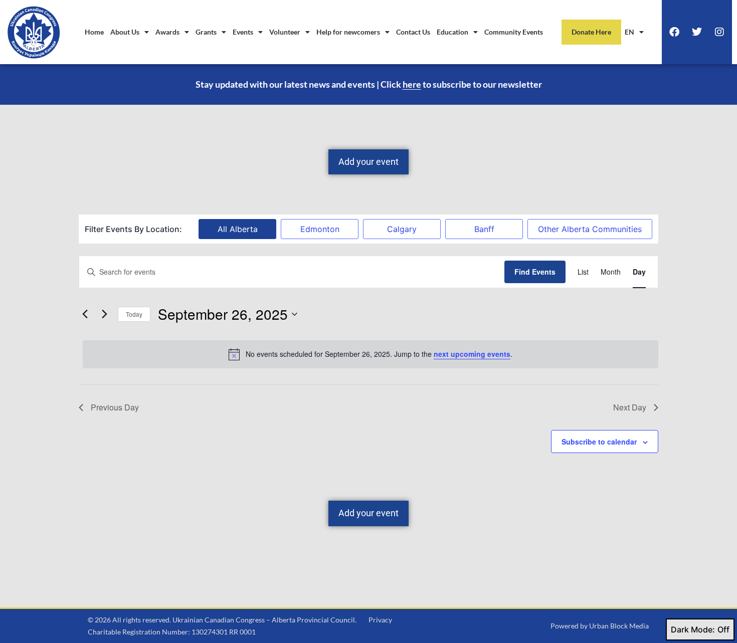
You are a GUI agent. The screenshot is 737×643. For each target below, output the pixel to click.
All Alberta (238, 229)
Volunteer (284, 32)
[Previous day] (85, 314)
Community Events (513, 32)
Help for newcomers (348, 32)
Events (243, 32)
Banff (484, 229)
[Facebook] (674, 32)
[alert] (370, 354)
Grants (206, 32)
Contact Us (413, 32)
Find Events (535, 272)
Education (452, 32)
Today (134, 314)
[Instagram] (719, 32)
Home (94, 32)
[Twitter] (697, 32)
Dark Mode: (693, 629)
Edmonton (319, 229)
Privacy (380, 619)
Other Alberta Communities (590, 229)
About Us (124, 32)
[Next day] (104, 314)
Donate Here (591, 32)
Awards (167, 32)
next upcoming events (472, 354)
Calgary (402, 229)
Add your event (368, 161)
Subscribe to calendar (599, 442)
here (412, 84)
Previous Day (115, 407)
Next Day (629, 407)
